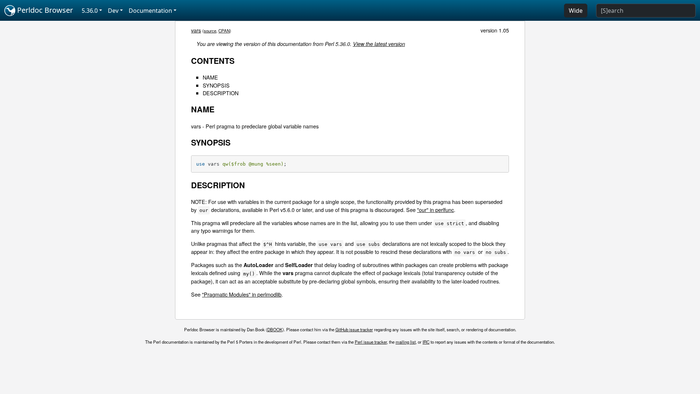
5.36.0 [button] (90, 11)
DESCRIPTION (220, 93)
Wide (576, 11)
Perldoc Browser (44, 10)
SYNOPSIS (216, 85)
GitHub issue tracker (354, 329)
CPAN (224, 31)
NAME (210, 77)
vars (196, 30)
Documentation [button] (150, 11)
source (210, 31)
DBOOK (275, 329)
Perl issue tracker (371, 342)
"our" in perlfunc (435, 209)
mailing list (406, 342)
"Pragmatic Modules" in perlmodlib (241, 294)
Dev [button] (113, 11)
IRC (426, 342)
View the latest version (379, 43)
